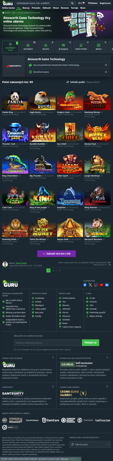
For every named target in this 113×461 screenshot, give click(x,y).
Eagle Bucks (42, 113)
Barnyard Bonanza (94, 241)
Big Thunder (42, 177)
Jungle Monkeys (93, 178)
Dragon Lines (69, 113)
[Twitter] (90, 284)
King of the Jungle (40, 209)
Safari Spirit (69, 177)
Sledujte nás (89, 281)
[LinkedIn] (107, 284)
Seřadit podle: (77, 82)
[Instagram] (96, 285)
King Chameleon (11, 178)
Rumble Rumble (39, 146)
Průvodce (36, 8)
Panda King (14, 113)
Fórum (56, 8)
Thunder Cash (15, 145)
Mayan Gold (69, 240)
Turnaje (74, 8)
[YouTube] (101, 284)
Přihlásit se (90, 342)
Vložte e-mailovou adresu (26, 340)
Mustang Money (93, 114)
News (82, 8)
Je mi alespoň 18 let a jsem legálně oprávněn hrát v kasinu (44, 349)
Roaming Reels (10, 241)
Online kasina (8, 8)
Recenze (65, 8)
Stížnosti (47, 8)
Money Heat (96, 145)
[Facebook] (85, 284)
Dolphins (67, 208)
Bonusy (26, 8)
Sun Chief (68, 145)
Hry (18, 8)
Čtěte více (64, 459)
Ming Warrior (97, 208)
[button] (90, 444)
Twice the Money (39, 241)
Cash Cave (13, 208)
